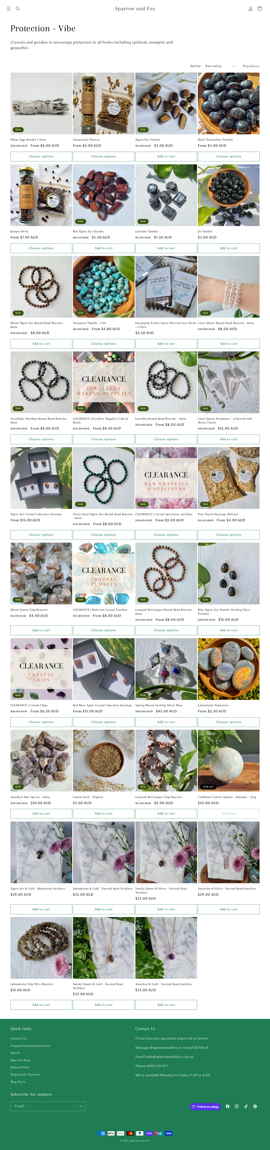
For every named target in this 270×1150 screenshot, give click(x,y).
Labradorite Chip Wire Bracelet (31, 984)
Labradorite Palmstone (213, 705)
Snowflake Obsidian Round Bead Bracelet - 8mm (39, 420)
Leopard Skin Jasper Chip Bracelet (158, 797)
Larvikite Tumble (146, 231)
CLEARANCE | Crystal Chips (29, 705)
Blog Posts (17, 1082)
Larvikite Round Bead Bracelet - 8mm (160, 418)
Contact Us (18, 1038)
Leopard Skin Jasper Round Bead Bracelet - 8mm (164, 611)
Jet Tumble (205, 231)
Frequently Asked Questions (30, 1046)
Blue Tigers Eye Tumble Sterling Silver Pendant (224, 611)
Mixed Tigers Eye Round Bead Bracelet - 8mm (37, 325)
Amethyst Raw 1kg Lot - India (30, 797)
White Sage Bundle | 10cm (28, 139)
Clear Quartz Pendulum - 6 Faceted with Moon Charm (225, 420)
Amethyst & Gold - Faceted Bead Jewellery (163, 984)
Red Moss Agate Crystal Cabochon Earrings (102, 705)
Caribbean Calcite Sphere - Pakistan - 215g (227, 797)
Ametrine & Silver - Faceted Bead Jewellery (227, 888)
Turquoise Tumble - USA (89, 323)
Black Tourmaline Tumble (215, 139)
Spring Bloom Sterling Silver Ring (158, 705)
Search (15, 1053)
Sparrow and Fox (140, 1140)
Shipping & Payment (25, 1074)
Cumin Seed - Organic (88, 797)
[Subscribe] (80, 1106)
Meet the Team (20, 1060)
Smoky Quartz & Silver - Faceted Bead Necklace (161, 890)
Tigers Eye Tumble (147, 139)
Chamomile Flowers (86, 139)
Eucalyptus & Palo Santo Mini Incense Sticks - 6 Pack (165, 325)
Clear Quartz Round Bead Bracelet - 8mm (226, 323)
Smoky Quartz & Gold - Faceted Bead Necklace (98, 986)
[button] (8, 8)
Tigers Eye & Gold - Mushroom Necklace (37, 888)
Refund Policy (20, 1067)
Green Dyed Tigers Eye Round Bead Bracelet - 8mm (103, 516)
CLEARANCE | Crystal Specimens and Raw (163, 514)
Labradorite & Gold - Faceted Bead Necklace (103, 888)
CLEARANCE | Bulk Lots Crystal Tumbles (100, 609)
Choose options (41, 156)
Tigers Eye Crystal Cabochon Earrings (36, 514)
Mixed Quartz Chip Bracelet (29, 609)
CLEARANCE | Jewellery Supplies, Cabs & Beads (100, 420)
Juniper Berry (19, 231)
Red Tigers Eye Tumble (88, 231)
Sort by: (195, 66)
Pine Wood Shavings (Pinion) (218, 514)
